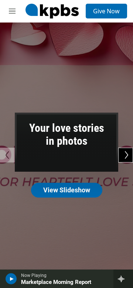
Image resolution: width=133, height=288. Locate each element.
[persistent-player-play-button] (11, 278)
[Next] (125, 155)
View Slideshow (66, 190)
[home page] (52, 11)
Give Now (106, 11)
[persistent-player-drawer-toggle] (123, 279)
